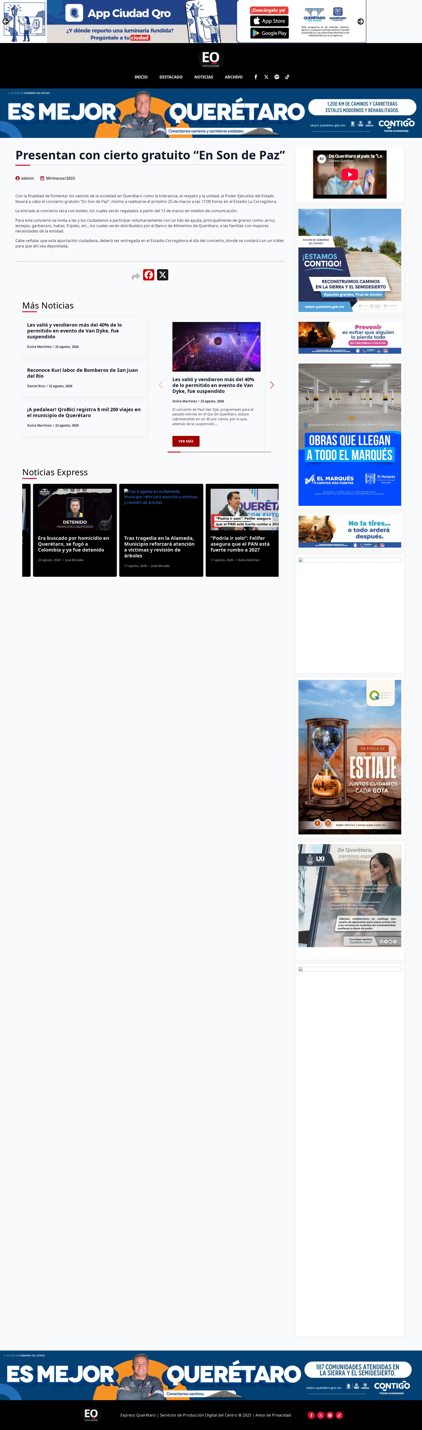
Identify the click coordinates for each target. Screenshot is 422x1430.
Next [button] (361, 21)
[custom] (277, 77)
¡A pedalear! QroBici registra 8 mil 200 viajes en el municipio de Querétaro (84, 412)
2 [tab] (352, 952)
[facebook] (256, 77)
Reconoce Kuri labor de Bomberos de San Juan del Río (82, 373)
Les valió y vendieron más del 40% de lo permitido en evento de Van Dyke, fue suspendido (74, 331)
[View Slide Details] (349, 895)
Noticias (203, 77)
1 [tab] (347, 952)
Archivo (234, 77)
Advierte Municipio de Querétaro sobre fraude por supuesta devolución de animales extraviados (260, 547)
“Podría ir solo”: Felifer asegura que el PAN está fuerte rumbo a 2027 (169, 544)
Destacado (171, 77)
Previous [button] (5, 21)
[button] (272, 384)
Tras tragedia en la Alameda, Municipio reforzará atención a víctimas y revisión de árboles (88, 547)
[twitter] (266, 77)
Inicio (141, 77)
